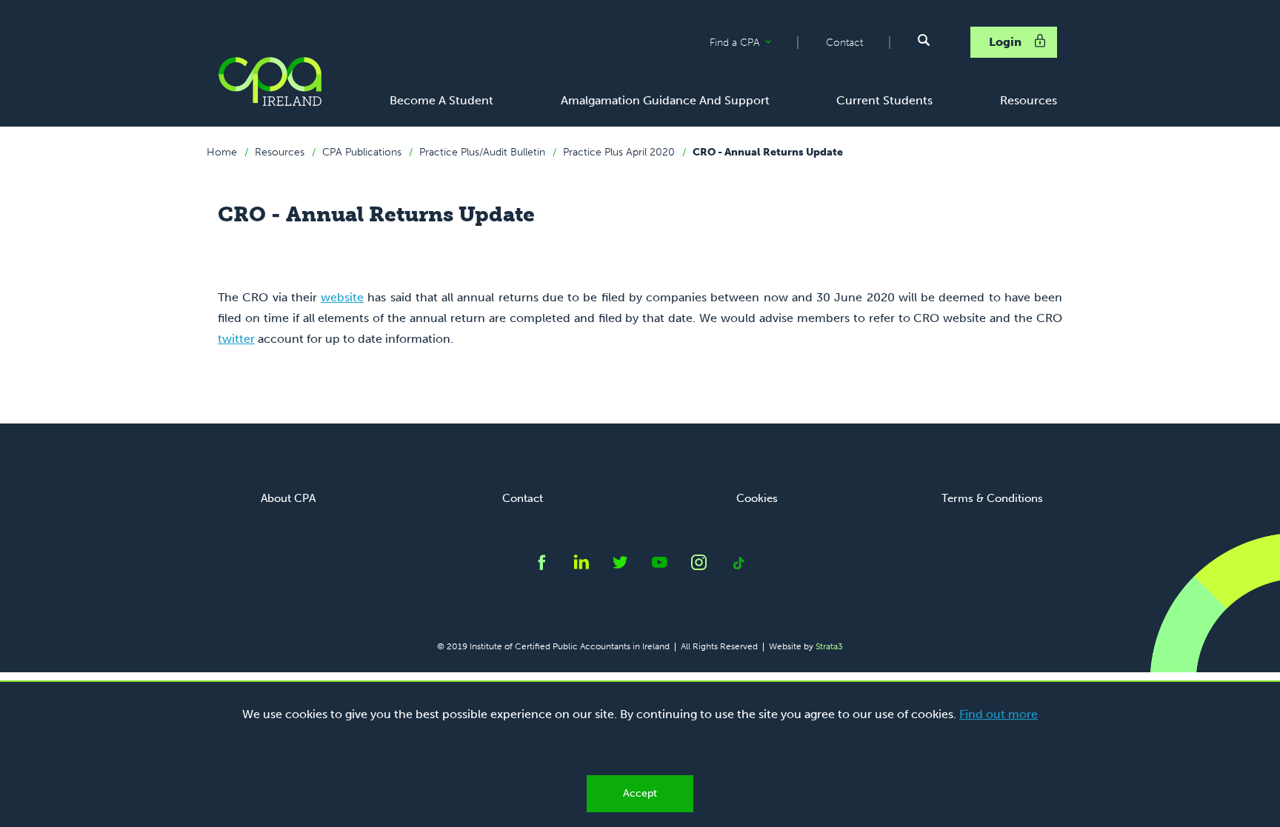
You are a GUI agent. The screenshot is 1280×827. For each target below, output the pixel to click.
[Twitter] (620, 566)
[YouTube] (660, 566)
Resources (279, 152)
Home (222, 152)
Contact (844, 42)
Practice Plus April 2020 (619, 152)
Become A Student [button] (441, 100)
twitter (236, 339)
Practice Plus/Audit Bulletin (482, 152)
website (342, 297)
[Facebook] (542, 566)
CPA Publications (361, 152)
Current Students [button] (884, 100)
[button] (924, 40)
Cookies (757, 498)
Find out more (998, 714)
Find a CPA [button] (753, 43)
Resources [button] (1028, 100)
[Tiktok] (738, 566)
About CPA (288, 498)
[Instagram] (699, 566)
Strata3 (829, 646)
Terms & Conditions (992, 498)
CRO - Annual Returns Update (768, 152)
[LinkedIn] (581, 566)
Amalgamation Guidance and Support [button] (665, 100)
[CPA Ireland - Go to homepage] (269, 81)
